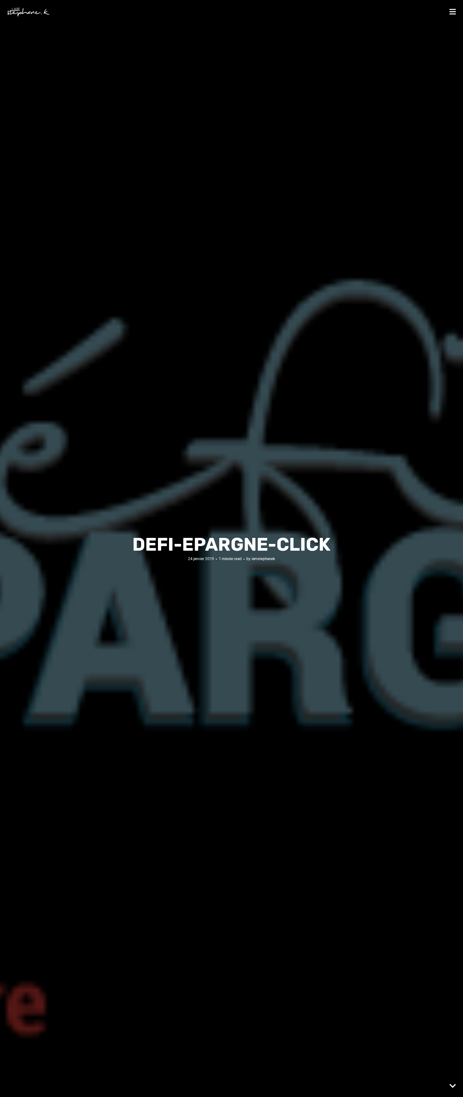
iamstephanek (263, 558)
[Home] (28, 11)
